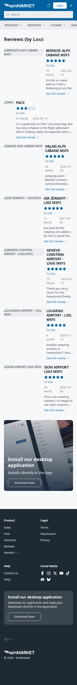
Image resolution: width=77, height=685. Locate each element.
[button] (52, 65)
